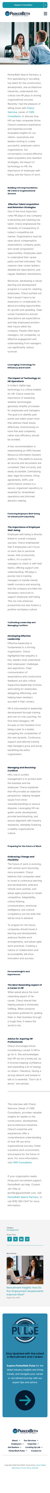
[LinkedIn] (21, 1239)
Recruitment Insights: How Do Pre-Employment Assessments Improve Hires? (25, 1291)
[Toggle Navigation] (44, 13)
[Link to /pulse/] (25, 1400)
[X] (15, 1239)
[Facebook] (10, 1239)
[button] (9, 1277)
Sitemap (35, 1468)
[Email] (27, 1239)
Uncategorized (12, 1230)
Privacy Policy (25, 1468)
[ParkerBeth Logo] (17, 10)
